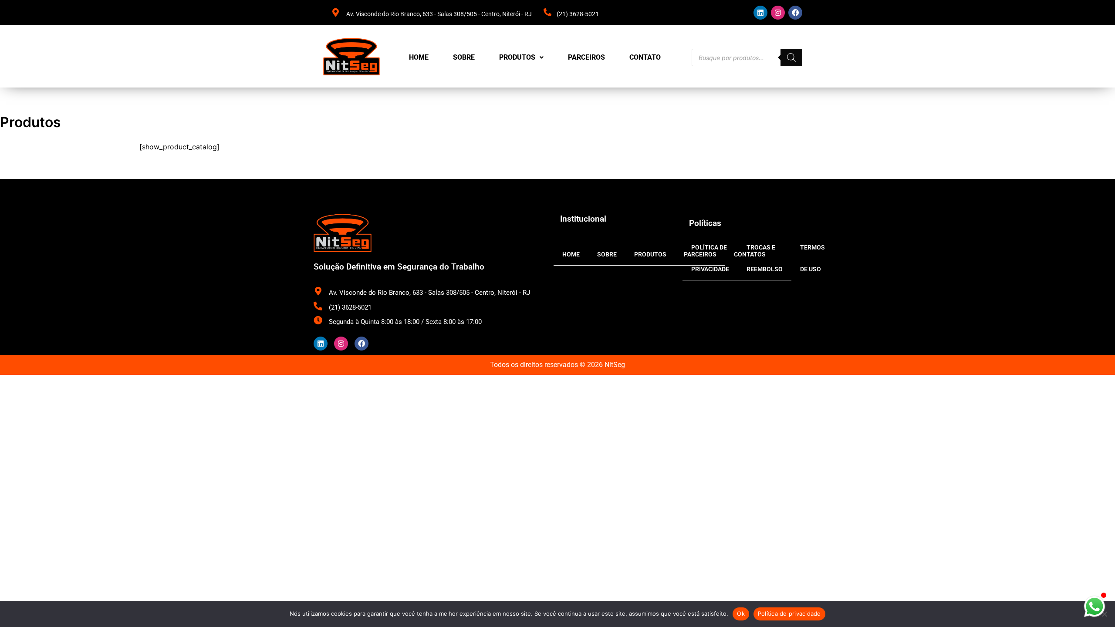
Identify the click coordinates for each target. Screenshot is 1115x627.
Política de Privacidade (710, 258)
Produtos (517, 57)
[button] (521, 57)
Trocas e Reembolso (765, 258)
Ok (741, 613)
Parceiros (586, 57)
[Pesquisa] (791, 57)
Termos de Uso (812, 258)
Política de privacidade (789, 613)
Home (419, 57)
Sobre (464, 57)
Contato (645, 57)
